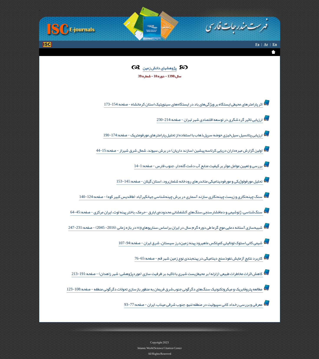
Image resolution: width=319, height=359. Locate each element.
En (275, 44)
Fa (257, 44)
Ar (266, 44)
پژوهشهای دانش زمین (159, 68)
